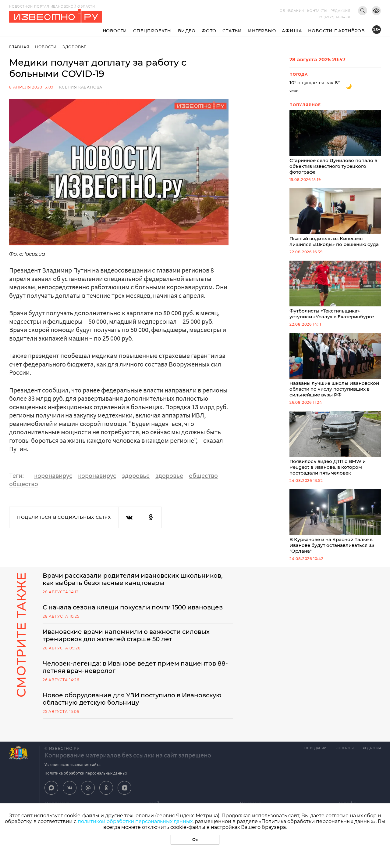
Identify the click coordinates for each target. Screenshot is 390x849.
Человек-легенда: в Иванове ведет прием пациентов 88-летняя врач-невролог (135, 667)
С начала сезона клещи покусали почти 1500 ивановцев (133, 607)
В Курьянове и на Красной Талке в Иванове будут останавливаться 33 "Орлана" (331, 545)
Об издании (292, 11)
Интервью (262, 31)
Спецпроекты (152, 31)
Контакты (317, 11)
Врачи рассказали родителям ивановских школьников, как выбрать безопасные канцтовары (133, 579)
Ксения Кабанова (80, 87)
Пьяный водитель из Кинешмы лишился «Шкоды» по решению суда (334, 241)
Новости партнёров (336, 31)
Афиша (292, 31)
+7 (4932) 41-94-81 (334, 17)
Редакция (340, 11)
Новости (115, 31)
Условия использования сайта (72, 764)
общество (203, 475)
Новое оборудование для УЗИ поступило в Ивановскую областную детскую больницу (132, 699)
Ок (195, 839)
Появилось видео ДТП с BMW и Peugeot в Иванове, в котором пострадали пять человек (327, 467)
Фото (209, 31)
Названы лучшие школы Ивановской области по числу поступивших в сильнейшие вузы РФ (334, 389)
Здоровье (74, 47)
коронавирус (53, 475)
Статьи (232, 31)
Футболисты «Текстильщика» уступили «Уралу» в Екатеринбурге (331, 314)
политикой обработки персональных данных (135, 821)
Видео (187, 31)
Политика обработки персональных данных (85, 773)
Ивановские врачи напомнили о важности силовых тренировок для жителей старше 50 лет (126, 635)
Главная (19, 47)
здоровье (136, 475)
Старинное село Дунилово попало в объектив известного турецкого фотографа (333, 166)
